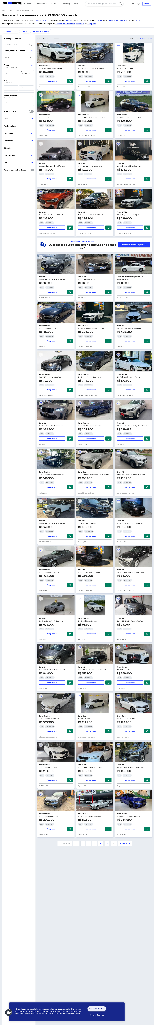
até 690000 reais (40, 31)
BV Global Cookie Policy (71, 1013)
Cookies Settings (97, 1015)
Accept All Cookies (97, 1009)
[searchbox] (104, 3)
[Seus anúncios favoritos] (139, 4)
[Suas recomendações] (133, 4)
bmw (25, 31)
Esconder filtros (12, 31)
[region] (67, 1011)
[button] (8, 1012)
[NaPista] (12, 3)
